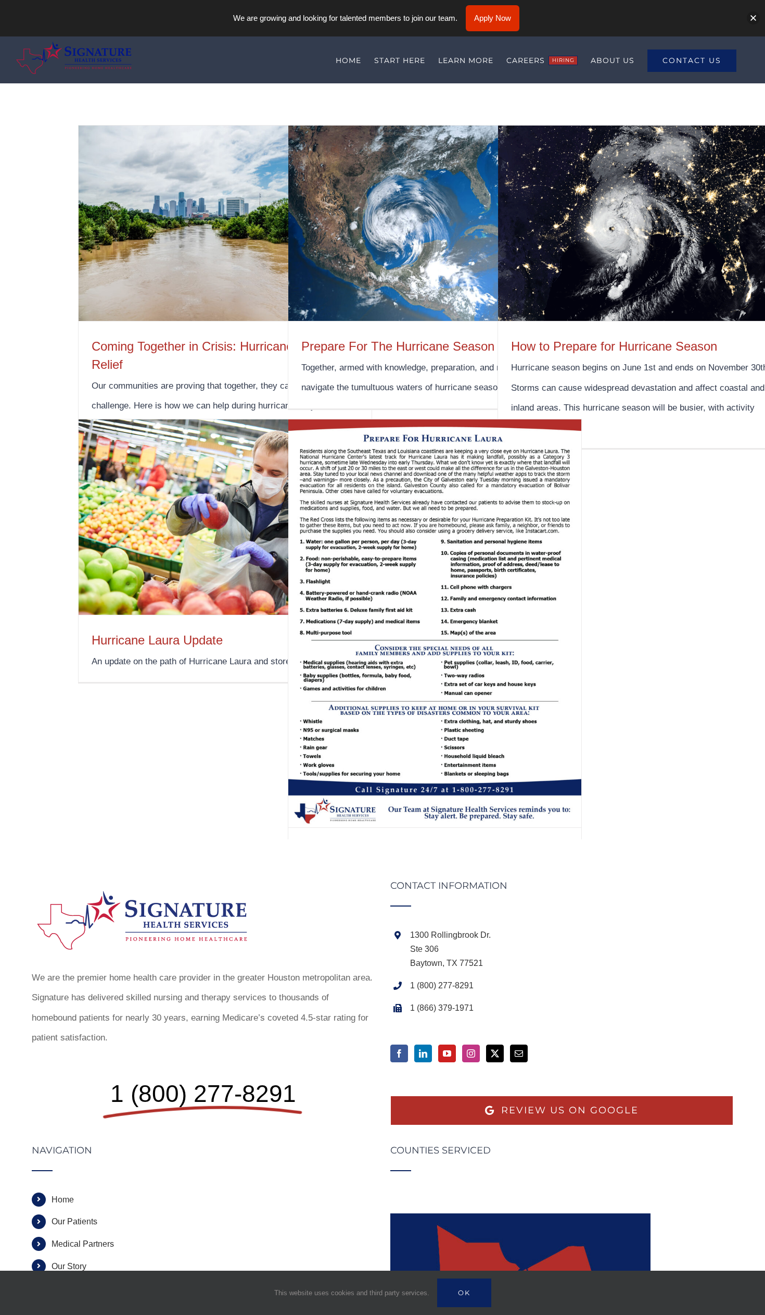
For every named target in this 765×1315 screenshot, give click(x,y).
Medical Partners (83, 1243)
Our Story (69, 1266)
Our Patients (74, 1221)
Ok (464, 1292)
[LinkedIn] (423, 1053)
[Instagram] (471, 1053)
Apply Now (492, 18)
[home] (149, 891)
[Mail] (519, 1053)
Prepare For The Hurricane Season (397, 346)
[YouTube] (447, 1053)
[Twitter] (495, 1053)
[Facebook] (399, 1053)
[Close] (753, 17)
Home (63, 1199)
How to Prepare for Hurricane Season (614, 346)
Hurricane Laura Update (157, 640)
